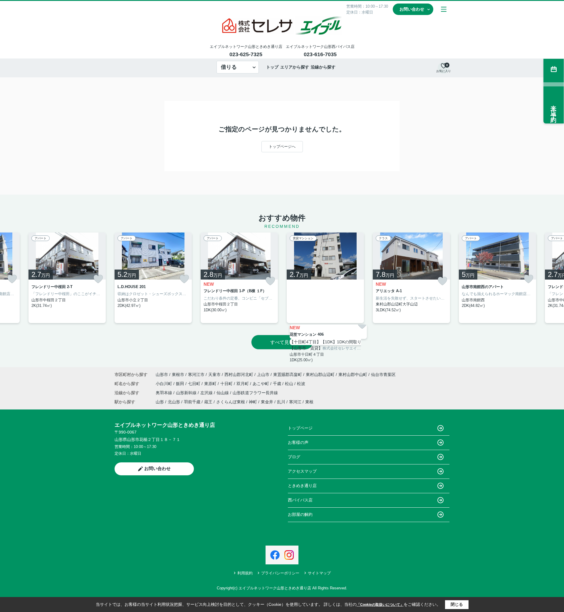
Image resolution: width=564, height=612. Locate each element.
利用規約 (245, 573)
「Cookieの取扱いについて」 (380, 605)
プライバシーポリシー (280, 573)
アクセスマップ (302, 471)
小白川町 (164, 383)
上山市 (263, 374)
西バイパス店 (300, 500)
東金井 (267, 401)
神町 (253, 401)
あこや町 (261, 383)
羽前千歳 (192, 401)
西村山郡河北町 (238, 374)
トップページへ (282, 146)
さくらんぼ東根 (230, 401)
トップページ (300, 428)
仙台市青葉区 (383, 374)
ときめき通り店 (302, 485)
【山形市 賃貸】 (306, 348)
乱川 (281, 401)
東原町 (211, 383)
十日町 (227, 383)
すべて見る (282, 342)
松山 (289, 383)
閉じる (457, 604)
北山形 (174, 401)
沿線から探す (323, 67)
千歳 (277, 383)
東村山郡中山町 (352, 374)
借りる (229, 67)
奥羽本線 (164, 392)
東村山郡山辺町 (320, 374)
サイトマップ (319, 573)
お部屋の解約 (300, 514)
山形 (160, 401)
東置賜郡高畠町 (287, 374)
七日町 (195, 383)
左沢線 (207, 392)
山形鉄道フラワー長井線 (255, 392)
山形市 (162, 374)
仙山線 (223, 392)
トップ (272, 67)
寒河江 (295, 401)
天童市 (214, 374)
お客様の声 (298, 442)
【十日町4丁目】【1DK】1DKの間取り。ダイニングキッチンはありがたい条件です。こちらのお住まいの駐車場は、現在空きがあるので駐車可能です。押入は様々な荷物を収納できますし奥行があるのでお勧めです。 (328, 342)
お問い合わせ (412, 9)
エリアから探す (294, 67)
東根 (309, 401)
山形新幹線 (187, 392)
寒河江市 (196, 374)
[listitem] (153, 278)
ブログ (294, 456)
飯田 (180, 383)
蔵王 (208, 401)
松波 (301, 383)
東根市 (178, 374)
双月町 (243, 383)
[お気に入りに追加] (12, 279)
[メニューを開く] (443, 9)
